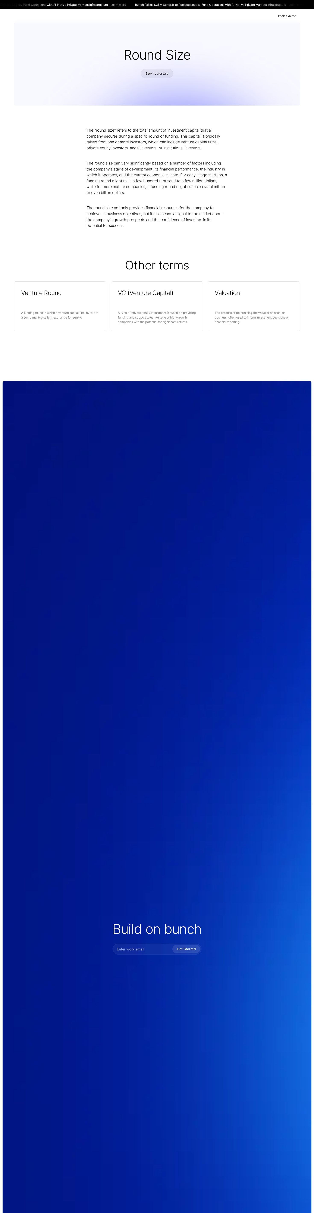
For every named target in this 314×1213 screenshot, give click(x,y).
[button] (183, 16)
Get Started (186, 949)
